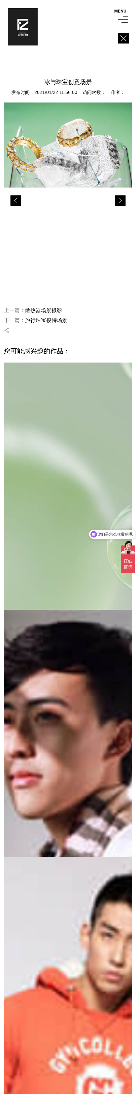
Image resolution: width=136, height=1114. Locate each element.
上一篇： (33, 310)
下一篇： (35, 320)
